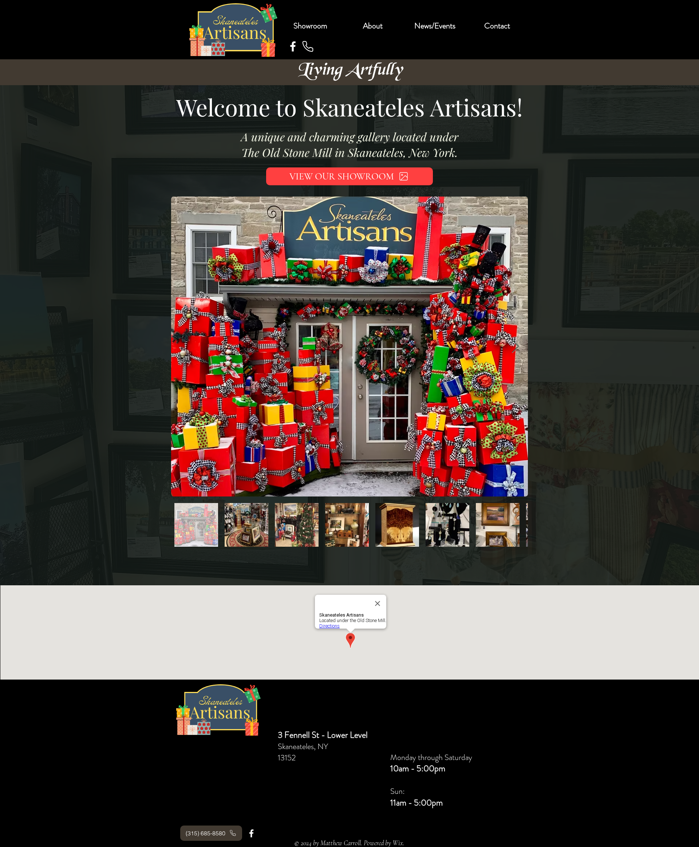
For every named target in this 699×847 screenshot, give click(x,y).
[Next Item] (515, 347)
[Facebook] (293, 46)
